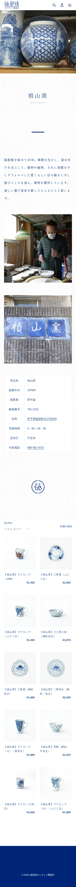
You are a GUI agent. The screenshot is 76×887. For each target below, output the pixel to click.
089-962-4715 (35, 447)
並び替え (8, 523)
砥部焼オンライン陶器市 (42, 875)
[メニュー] (70, 5)
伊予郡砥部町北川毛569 (42, 418)
